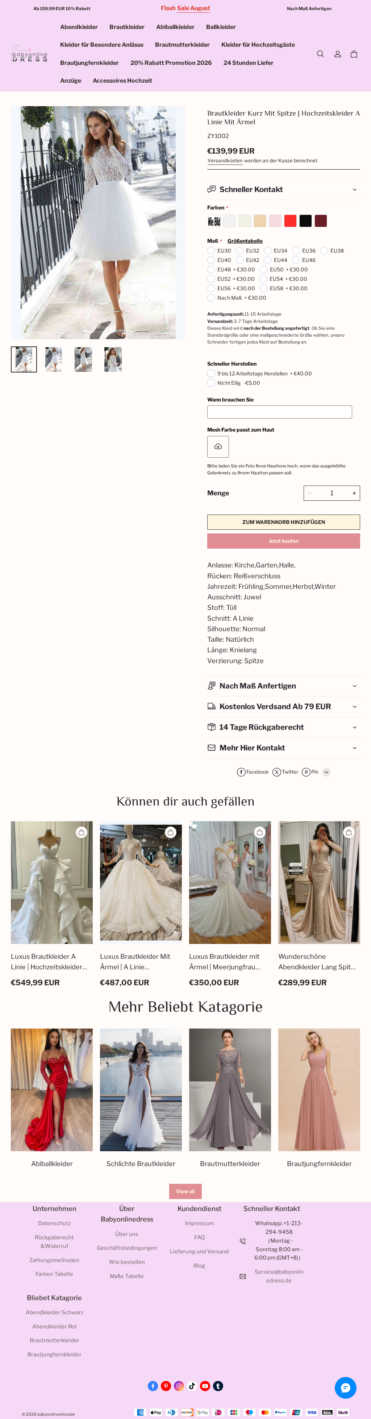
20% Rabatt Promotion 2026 (171, 62)
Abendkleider (79, 27)
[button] (320, 54)
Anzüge (70, 80)
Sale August (193, 8)
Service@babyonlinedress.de (279, 1276)
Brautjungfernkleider (89, 62)
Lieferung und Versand (199, 1251)
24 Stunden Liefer (249, 62)
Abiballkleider (175, 27)
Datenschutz (54, 1223)
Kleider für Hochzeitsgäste (258, 44)
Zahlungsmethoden (54, 1260)
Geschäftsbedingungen (127, 1248)
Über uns (126, 1234)
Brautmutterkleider (182, 44)
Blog (199, 1265)
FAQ (199, 1237)
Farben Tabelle (54, 1274)
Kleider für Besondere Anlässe (101, 44)
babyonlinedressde (56, 1414)
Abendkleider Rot (54, 1326)
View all (185, 1191)
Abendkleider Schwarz (54, 1312)
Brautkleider (127, 27)
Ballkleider (221, 27)
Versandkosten (225, 160)
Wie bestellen (127, 1262)
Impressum (199, 1223)
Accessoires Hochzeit (122, 80)
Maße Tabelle (127, 1276)
